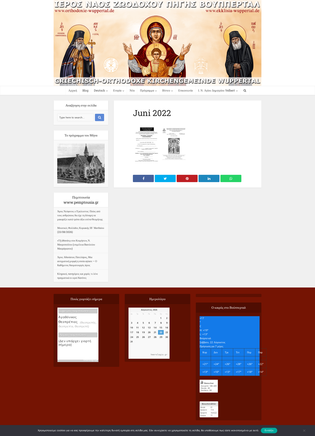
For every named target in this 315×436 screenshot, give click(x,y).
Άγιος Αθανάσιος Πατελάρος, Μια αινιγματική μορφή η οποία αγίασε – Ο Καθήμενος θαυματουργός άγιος (77, 261)
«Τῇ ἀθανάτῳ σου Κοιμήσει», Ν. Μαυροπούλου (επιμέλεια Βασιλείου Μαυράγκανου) (76, 244)
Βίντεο (166, 90)
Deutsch (99, 90)
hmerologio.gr (90, 359)
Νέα (132, 90)
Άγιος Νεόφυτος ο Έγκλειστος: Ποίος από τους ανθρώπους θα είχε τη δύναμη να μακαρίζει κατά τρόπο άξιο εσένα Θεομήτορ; (80, 215)
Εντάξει (269, 430)
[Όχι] (304, 430)
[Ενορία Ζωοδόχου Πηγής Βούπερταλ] (157, 43)
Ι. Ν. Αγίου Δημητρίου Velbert (216, 90)
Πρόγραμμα (147, 90)
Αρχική (72, 90)
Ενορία (117, 90)
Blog (85, 90)
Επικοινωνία (185, 90)
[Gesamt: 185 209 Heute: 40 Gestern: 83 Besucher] (209, 395)
